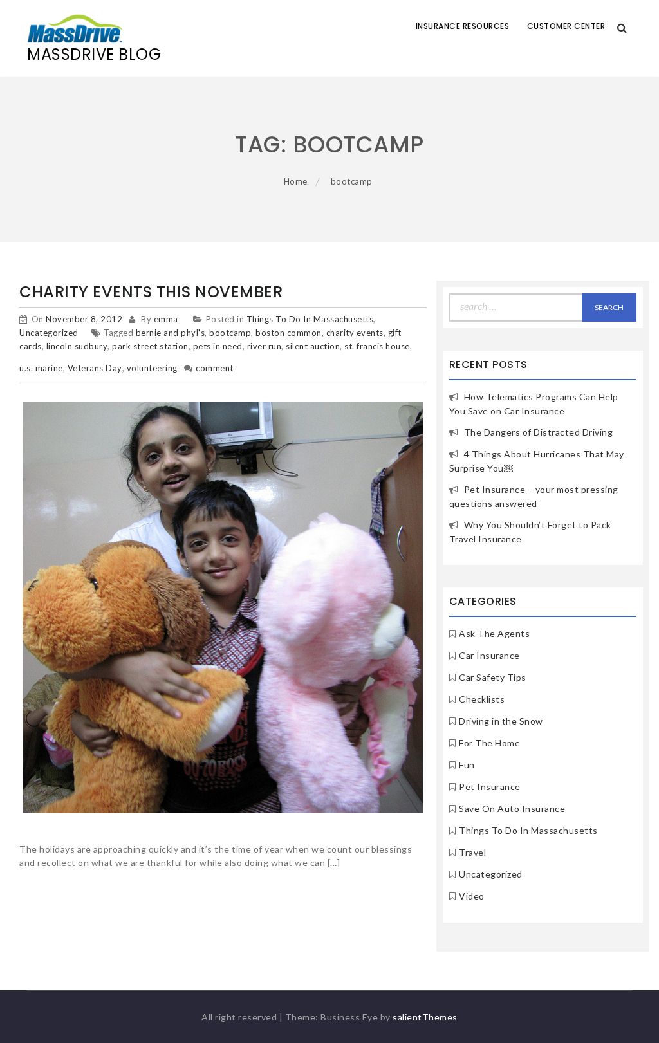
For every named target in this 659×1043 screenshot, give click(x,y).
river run (264, 346)
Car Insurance (489, 655)
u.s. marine (41, 368)
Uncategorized (49, 333)
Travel (472, 852)
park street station (150, 346)
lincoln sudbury (77, 346)
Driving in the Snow (501, 720)
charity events (355, 333)
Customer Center (566, 26)
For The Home (489, 742)
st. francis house (377, 346)
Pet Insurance (490, 786)
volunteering (152, 368)
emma (166, 319)
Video (472, 896)
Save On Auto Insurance (512, 808)
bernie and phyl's (170, 333)
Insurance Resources (463, 26)
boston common (288, 333)
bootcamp (230, 333)
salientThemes (425, 1016)
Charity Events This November (151, 291)
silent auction (313, 346)
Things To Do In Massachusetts (310, 319)
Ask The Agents (494, 633)
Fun (467, 764)
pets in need (218, 346)
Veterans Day (95, 368)
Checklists (482, 699)
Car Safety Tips (492, 677)
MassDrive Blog (94, 54)
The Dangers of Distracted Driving (538, 432)
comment (215, 368)
